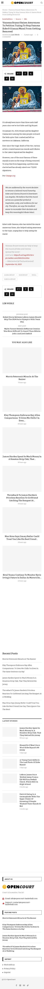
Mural (34, 275)
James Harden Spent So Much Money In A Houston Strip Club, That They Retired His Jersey (19, 681)
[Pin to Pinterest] (6, 79)
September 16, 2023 (13, 264)
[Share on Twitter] (30, 73)
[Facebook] (16, 986)
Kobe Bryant (23, 275)
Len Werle (15, 35)
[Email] (24, 986)
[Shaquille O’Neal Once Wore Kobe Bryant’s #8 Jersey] (9, 749)
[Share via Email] (12, 79)
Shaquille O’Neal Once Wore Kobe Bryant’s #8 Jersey (30, 747)
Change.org (10, 176)
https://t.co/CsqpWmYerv (24, 255)
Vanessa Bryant (10, 279)
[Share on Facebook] (25, 73)
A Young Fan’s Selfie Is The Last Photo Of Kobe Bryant (30, 762)
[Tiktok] (27, 986)
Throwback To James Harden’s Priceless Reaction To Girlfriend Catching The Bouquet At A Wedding (22, 693)
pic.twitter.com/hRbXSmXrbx (17, 258)
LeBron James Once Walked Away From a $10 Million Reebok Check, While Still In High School (29, 779)
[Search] (41, 3)
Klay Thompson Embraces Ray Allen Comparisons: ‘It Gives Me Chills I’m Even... (22, 418)
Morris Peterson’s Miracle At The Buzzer (19, 659)
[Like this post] (19, 73)
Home (4, 10)
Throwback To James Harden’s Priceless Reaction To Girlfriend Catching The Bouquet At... (22, 498)
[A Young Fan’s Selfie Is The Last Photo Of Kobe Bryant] (9, 764)
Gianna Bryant (9, 275)
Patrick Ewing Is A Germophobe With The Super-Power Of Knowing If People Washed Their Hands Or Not (30, 800)
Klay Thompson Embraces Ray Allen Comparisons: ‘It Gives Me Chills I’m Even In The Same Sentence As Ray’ (20, 668)
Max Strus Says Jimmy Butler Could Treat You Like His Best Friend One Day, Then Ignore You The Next (21, 706)
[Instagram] (20, 986)
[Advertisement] (22, 623)
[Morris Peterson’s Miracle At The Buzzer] (22, 360)
